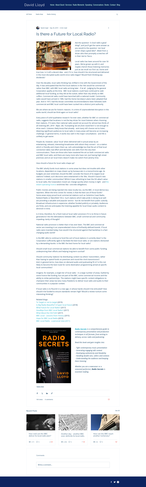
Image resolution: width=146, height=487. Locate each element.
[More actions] (108, 28)
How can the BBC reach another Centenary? (103, 435)
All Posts (29, 14)
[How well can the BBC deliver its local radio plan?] (40, 422)
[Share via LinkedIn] (47, 393)
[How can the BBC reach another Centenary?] (105, 422)
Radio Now (39, 14)
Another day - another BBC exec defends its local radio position (72, 435)
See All (117, 410)
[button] (117, 14)
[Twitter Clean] (115, 482)
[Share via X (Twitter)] (42, 393)
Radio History (51, 14)
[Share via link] (52, 393)
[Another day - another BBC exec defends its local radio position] (73, 422)
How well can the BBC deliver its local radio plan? (40, 435)
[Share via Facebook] (37, 393)
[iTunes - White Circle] (118, 482)
